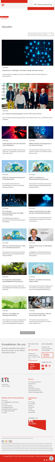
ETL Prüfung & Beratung (34, 382)
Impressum (31, 387)
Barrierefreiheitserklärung (34, 390)
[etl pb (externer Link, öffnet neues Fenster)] (47, 460)
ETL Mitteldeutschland (7, 407)
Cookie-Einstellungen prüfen (35, 392)
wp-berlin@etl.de (32, 360)
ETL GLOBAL (31, 403)
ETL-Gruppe (31, 402)
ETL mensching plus (7, 405)
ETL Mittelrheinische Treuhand (9, 409)
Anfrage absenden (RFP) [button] (32, 366)
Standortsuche (32, 383)
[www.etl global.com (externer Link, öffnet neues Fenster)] (37, 424)
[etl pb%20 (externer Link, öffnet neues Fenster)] (46, 365)
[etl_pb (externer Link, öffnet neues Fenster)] (50, 365)
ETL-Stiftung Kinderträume (31, 411)
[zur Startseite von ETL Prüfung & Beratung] (43, 4)
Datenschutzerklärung (34, 388)
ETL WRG (4, 412)
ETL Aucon (4, 400)
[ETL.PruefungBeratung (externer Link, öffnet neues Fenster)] (43, 365)
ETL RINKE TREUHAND (8, 411)
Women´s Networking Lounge (31, 407)
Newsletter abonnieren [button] (46, 355)
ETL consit (4, 404)
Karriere (30, 385)
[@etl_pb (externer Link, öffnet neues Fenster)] (43, 368)
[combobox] (40, 34)
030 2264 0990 (33, 350)
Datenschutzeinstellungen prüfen (44, 456)
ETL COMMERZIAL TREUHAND (10, 402)
